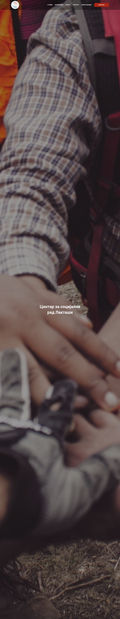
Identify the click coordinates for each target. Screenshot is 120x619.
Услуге (68, 5)
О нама (50, 5)
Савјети (76, 5)
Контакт (102, 5)
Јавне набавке (86, 5)
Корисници (59, 5)
